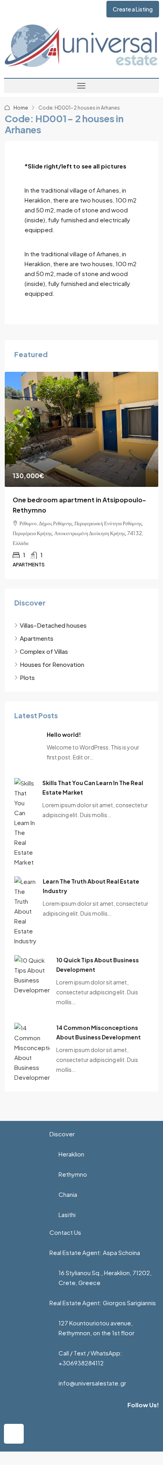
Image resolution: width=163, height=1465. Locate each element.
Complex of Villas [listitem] (44, 651)
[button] (81, 86)
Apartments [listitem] (36, 638)
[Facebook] (14, 1434)
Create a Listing (133, 9)
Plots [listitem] (27, 677)
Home (20, 108)
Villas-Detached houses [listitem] (53, 625)
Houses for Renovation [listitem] (52, 664)
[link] (81, 429)
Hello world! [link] (64, 734)
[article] (81, 475)
